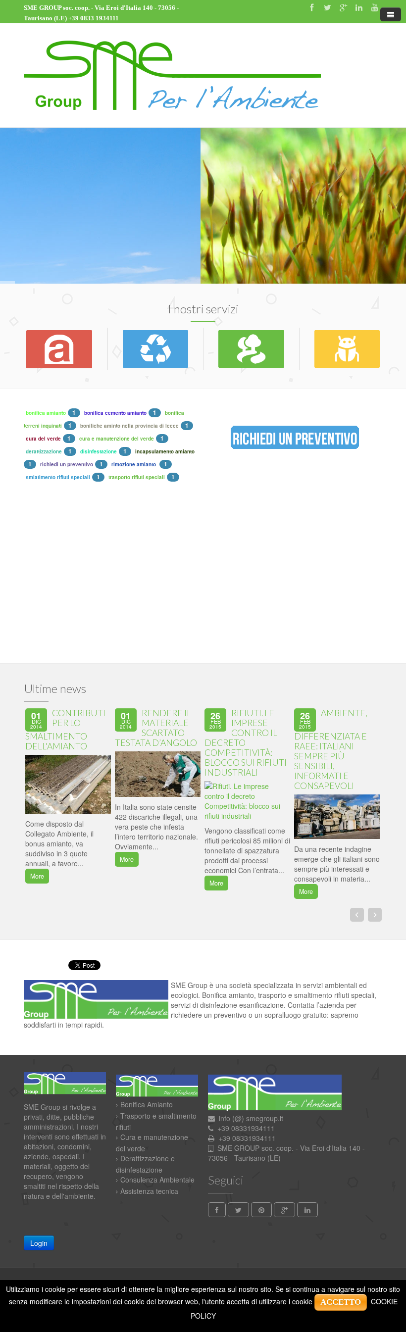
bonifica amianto (46, 412)
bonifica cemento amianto (115, 412)
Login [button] (39, 1243)
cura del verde (43, 438)
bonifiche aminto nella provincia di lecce (129, 425)
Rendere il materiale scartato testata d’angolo (156, 728)
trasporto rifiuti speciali (136, 477)
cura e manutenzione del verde (116, 438)
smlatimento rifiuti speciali (58, 477)
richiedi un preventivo (66, 464)
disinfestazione (98, 451)
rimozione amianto (134, 464)
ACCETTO (340, 1302)
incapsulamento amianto (165, 451)
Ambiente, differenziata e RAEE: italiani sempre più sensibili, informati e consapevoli (330, 749)
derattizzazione (44, 451)
